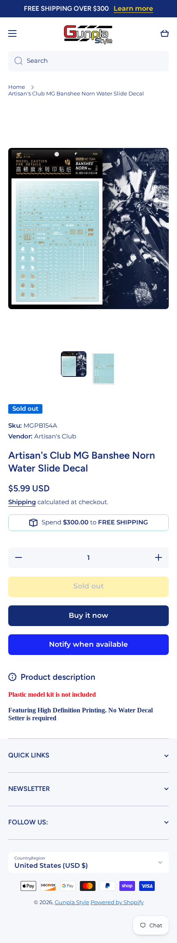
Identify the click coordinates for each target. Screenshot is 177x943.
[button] (165, 33)
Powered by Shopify (117, 902)
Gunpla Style (72, 902)
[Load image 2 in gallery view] (103, 369)
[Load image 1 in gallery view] (73, 364)
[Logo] (88, 34)
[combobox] (88, 61)
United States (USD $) (51, 865)
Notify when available (88, 644)
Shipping (22, 502)
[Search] (15, 61)
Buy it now (88, 615)
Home (16, 87)
